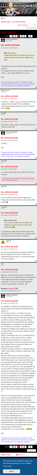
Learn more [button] (7, 466)
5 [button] (25, 36)
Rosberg (8, 53)
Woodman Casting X (6, 0)
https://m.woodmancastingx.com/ (11, 290)
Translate (33, 28)
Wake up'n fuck (15, 0)
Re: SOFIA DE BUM (10, 45)
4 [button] (23, 36)
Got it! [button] (11, 471)
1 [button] (16, 36)
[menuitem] (3, 18)
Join (35, 0)
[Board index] (18, 9)
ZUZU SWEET (9, 32)
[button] (11, 36)
